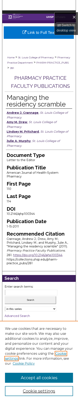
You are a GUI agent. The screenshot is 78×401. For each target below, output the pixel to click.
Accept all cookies (39, 377)
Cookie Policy (24, 364)
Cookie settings (39, 391)
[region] (39, 361)
